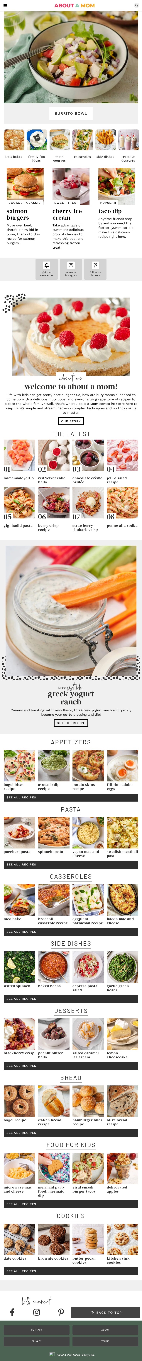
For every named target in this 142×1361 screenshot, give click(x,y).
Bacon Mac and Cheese (120, 920)
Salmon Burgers (18, 214)
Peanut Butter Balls (50, 1055)
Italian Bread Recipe (49, 1122)
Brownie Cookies (53, 1258)
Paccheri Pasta (17, 851)
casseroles (82, 156)
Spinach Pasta (50, 851)
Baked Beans (49, 985)
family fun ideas (36, 158)
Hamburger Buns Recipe (87, 1122)
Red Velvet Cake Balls (51, 480)
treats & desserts (128, 158)
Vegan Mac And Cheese (85, 853)
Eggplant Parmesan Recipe (87, 920)
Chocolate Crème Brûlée (87, 480)
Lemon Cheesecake (117, 1055)
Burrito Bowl (71, 113)
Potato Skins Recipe (83, 786)
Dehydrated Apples (117, 1189)
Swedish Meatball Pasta (122, 853)
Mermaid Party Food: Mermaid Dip (51, 1191)
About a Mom (74, 5)
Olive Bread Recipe (117, 1122)
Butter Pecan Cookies (84, 1260)
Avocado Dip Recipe (49, 786)
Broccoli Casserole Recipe (53, 920)
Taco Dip (110, 211)
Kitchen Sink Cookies (118, 1260)
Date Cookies (15, 1258)
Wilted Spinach (17, 985)
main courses (59, 158)
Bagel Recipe (15, 1120)
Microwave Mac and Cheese (18, 1189)
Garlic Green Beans (118, 988)
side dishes (105, 156)
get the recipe (71, 723)
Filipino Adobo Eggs (120, 786)
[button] (5, 5)
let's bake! (13, 156)
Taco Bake (12, 918)
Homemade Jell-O (19, 478)
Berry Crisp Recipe (48, 527)
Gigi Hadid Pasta (18, 525)
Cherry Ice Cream (67, 214)
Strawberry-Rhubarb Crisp (85, 527)
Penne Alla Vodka (122, 525)
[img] (12, 1312)
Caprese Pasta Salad (84, 988)
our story (71, 421)
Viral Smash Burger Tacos (84, 1189)
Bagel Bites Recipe (14, 786)
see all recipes (21, 797)
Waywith (89, 1355)
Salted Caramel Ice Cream (85, 1055)
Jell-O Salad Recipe (117, 480)
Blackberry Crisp (19, 1053)
